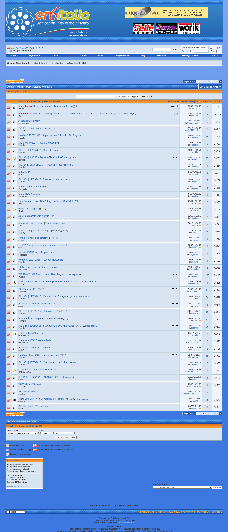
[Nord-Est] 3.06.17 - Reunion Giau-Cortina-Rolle (42, 157)
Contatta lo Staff (146, 512)
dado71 (194, 232)
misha (21, 240)
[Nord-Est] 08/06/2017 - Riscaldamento (38, 150)
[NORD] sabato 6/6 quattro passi (35, 406)
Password (186, 51)
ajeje (196, 335)
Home (13, 55)
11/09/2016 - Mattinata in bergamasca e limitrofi (42, 245)
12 (207, 312)
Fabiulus (22, 138)
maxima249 (23, 343)
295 (207, 275)
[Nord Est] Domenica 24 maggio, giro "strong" (41, 399)
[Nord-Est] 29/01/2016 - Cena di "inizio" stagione (43, 296)
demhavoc (22, 321)
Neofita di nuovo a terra (30, 223)
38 (207, 400)
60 (207, 297)
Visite (217, 101)
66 (207, 326)
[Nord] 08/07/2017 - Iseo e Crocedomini (38, 142)
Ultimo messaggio (189, 101)
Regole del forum (14, 486)
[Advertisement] (114, 69)
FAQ (143, 55)
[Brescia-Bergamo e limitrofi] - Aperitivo (38, 230)
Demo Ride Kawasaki (29, 194)
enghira (194, 262)
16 (207, 136)
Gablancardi (23, 123)
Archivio (206, 512)
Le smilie (10, 478)
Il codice (11, 480)
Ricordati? (217, 48)
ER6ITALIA (15, 48)
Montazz (22, 284)
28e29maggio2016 (27, 289)
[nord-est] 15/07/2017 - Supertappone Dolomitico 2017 (46, 135)
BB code (10, 475)
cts (196, 225)
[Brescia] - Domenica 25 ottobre (34, 303)
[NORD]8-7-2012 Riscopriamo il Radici (38, 274)
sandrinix (22, 291)
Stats (55, 55)
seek (20, 247)
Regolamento (34, 55)
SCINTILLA (23, 130)
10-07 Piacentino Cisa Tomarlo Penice (38, 267)
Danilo (21, 109)
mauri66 (194, 211)
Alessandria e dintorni (29, 120)
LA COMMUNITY (29, 48)
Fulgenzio (22, 189)
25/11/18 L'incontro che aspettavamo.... (38, 128)
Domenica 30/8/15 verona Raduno (35, 340)
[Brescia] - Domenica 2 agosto (34, 347)
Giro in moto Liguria (28, 208)
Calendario (161, 55)
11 (207, 82)
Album (100, 55)
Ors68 (21, 211)
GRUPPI (43, 48)
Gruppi (83, 55)
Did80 (195, 401)
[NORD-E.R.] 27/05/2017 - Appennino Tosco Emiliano (45, 164)
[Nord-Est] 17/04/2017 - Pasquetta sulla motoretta (44, 179)
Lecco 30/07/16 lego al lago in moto (36, 252)
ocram (21, 409)
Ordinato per (12, 430)
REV (20, 204)
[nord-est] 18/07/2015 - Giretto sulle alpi (38, 355)
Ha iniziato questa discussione (45, 101)
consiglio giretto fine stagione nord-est (38, 237)
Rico (196, 306)
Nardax (21, 160)
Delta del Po (24, 172)
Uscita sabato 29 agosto (30, 333)
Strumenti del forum (209, 87)
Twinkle (21, 277)
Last (215, 82)
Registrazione (122, 55)
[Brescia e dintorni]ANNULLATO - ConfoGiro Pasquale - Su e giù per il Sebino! (72, 113)
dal (56, 430)
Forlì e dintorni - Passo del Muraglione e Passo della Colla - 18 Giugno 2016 (57, 281)
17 (207, 290)
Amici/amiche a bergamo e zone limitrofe (39, 318)
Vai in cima (217, 512)
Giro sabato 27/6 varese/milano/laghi (37, 369)
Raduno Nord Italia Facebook (33, 186)
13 (207, 319)
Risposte (207, 101)
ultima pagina (129, 114)
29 (207, 305)
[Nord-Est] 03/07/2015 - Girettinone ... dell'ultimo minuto (47, 362)
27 (207, 158)
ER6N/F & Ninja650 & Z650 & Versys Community (178, 512)
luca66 (21, 174)
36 (207, 378)
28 (207, 231)
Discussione (24, 101)
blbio (196, 152)
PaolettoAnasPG (190, 394)
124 (207, 114)
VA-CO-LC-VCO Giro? (29, 384)
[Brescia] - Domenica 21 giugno (34, 377)
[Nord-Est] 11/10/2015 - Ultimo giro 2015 (39, 311)
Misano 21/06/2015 (28, 391)
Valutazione (173, 101)
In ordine (42, 430)
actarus (194, 328)
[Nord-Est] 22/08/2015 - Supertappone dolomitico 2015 (46, 325)
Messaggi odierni (190, 55)
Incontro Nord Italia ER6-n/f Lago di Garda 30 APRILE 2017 (48, 201)
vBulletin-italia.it (126, 522)
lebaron (194, 115)
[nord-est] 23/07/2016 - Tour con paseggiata (40, 259)
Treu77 (21, 218)
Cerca (215, 55)
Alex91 (195, 108)
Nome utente (187, 47)
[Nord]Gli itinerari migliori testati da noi (52, 106)
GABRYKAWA (24, 335)
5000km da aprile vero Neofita (33, 216)
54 (207, 224)
